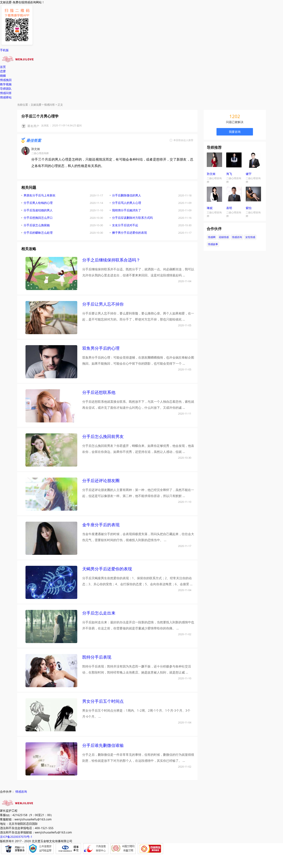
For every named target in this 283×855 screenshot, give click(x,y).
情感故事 (213, 244)
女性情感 (250, 237)
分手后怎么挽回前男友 (103, 436)
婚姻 (3, 75)
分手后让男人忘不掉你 (103, 304)
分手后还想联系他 (98, 392)
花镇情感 (224, 237)
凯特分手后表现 (96, 657)
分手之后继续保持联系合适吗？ (111, 260)
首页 (3, 67)
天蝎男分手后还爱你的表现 (107, 569)
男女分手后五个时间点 (103, 701)
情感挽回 (6, 80)
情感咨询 (237, 237)
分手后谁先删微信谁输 (103, 745)
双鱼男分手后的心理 (101, 348)
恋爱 (3, 71)
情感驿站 (6, 97)
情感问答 (6, 93)
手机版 (4, 50)
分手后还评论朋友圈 (101, 480)
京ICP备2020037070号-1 (16, 837)
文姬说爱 (36, 104)
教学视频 (6, 84)
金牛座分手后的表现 (101, 524)
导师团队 (6, 89)
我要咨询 (235, 132)
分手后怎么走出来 (98, 613)
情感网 (211, 237)
